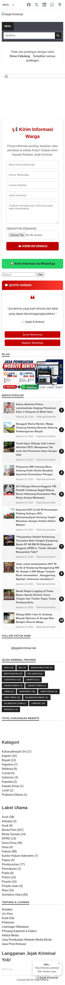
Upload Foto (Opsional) (21, 228)
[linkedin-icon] (44, 5)
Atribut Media (10, 935)
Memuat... (8, 969)
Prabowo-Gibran (14, 794)
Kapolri (9, 755)
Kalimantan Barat (36, 697)
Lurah (7, 790)
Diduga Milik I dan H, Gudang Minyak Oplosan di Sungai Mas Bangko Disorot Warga (35, 618)
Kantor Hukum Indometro (20, 855)
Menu (8, 26)
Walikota (9, 768)
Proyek (9, 881)
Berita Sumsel (14, 834)
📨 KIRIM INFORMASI (32, 246)
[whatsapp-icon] (52, 5)
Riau (8, 890)
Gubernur (10, 777)
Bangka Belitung (41, 667)
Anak (7, 825)
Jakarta (33, 680)
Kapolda (9, 781)
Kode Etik (8, 918)
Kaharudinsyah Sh (16, 751)
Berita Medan (13, 674)
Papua (8, 860)
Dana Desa (12, 842)
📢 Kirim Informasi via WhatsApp (32, 263)
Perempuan (11, 868)
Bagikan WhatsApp (32, 342)
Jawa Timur (12, 697)
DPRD (9, 838)
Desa (7, 847)
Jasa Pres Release (14, 943)
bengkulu (11, 709)
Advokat (9, 821)
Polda (8, 873)
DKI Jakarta (35, 674)
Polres (9, 877)
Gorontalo (12, 680)
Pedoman (8, 922)
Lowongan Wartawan (15, 926)
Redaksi (7, 909)
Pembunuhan (13, 864)
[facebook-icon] (29, 5)
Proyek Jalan (12, 885)
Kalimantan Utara (15, 703)
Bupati (9, 760)
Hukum (9, 851)
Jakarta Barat (13, 685)
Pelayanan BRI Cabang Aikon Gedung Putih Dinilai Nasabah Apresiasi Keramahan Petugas (34, 470)
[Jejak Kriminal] (12, 15)
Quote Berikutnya (32, 334)
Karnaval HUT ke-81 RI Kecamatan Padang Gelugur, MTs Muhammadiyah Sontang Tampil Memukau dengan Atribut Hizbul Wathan (37, 517)
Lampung (38, 703)
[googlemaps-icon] (60, 5)
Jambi (9, 691)
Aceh (9, 667)
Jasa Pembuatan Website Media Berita (27, 939)
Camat (8, 773)
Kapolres (10, 764)
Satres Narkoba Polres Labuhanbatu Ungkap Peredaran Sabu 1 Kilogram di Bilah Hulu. (36, 408)
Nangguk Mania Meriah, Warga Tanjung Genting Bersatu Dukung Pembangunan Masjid (36, 427)
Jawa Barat (27, 691)
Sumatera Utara (15, 894)
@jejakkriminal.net (23, 648)
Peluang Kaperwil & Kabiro (19, 931)
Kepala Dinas (12, 786)
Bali (22, 667)
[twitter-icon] (36, 5)
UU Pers (7, 913)
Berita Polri (12, 829)
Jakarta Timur (36, 685)
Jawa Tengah (48, 691)
